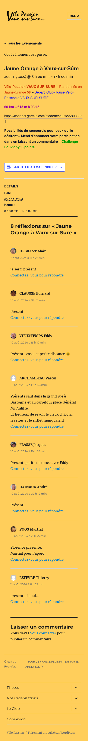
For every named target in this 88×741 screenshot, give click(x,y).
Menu (74, 15)
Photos (13, 688)
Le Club (13, 709)
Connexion (16, 719)
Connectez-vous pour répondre (37, 275)
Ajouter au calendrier (35, 167)
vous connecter (43, 633)
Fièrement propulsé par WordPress (51, 733)
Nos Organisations (22, 698)
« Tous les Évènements (23, 43)
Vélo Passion (15, 733)
